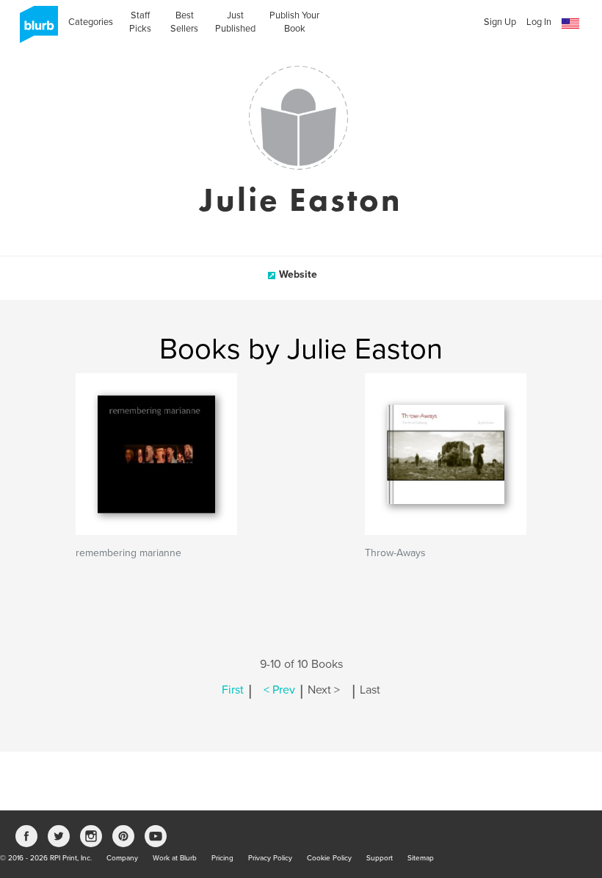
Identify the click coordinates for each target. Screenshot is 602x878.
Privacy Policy (270, 858)
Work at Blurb (175, 858)
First (233, 690)
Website (298, 274)
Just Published (235, 22)
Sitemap (420, 858)
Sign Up (500, 22)
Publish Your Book (294, 22)
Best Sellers (184, 22)
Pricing (222, 858)
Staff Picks (140, 22)
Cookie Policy (329, 858)
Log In (538, 22)
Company (122, 858)
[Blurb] (34, 29)
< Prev (279, 690)
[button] (570, 24)
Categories (90, 22)
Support (379, 858)
